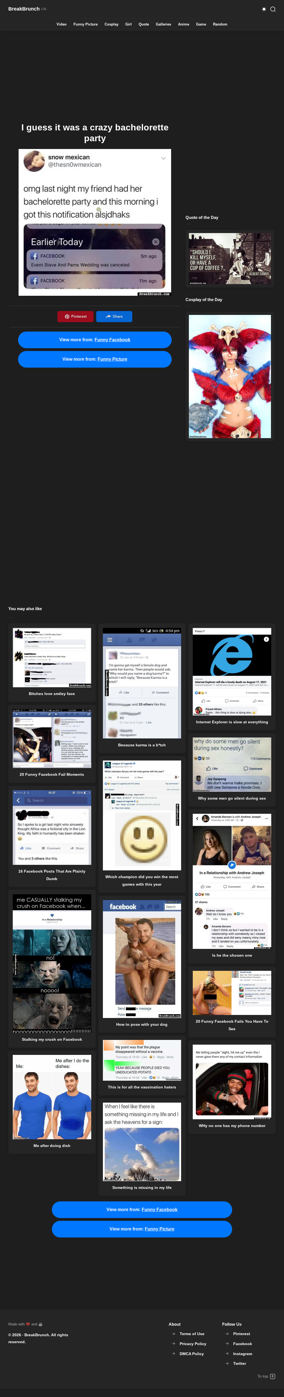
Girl (128, 24)
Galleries (163, 24)
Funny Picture (85, 24)
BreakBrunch (36, 1335)
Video (62, 24)
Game (201, 24)
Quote (144, 24)
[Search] (273, 9)
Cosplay (111, 24)
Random (220, 24)
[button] (264, 9)
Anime (183, 24)
